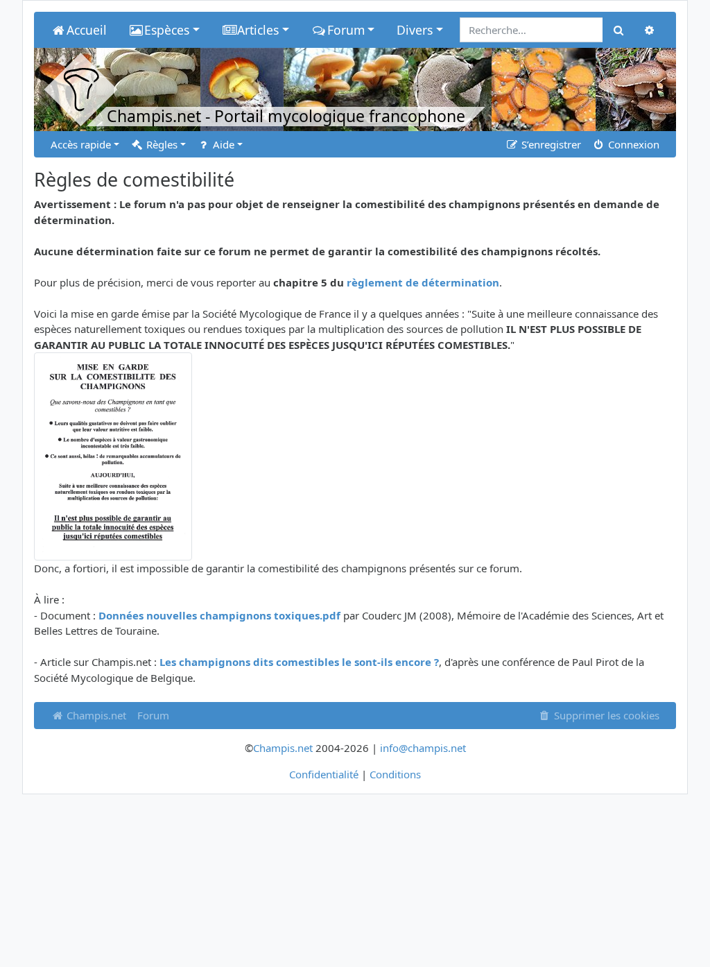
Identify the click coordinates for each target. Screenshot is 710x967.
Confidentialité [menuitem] (323, 774)
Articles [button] (258, 30)
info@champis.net (423, 748)
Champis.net (95, 715)
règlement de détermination (423, 282)
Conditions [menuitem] (395, 774)
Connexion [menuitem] (632, 144)
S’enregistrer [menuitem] (550, 144)
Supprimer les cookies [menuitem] (605, 715)
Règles (161, 144)
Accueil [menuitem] (87, 30)
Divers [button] (415, 30)
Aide (222, 144)
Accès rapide (81, 144)
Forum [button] (346, 30)
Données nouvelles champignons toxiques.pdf (219, 615)
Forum (153, 715)
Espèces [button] (166, 30)
